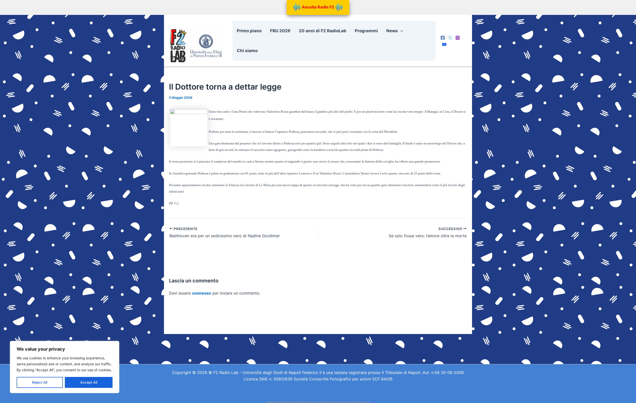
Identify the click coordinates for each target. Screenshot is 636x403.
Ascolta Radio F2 (318, 6)
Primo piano (249, 30)
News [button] (392, 30)
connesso (201, 293)
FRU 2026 (280, 30)
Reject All (39, 382)
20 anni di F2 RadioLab (322, 30)
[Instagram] (457, 37)
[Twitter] (450, 37)
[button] (400, 31)
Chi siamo (247, 50)
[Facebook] (442, 37)
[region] (64, 367)
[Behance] (444, 44)
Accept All (88, 382)
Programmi (366, 30)
